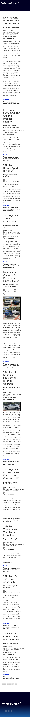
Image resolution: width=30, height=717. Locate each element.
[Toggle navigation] (27, 2)
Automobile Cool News (11, 544)
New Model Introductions (16, 489)
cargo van (14, 569)
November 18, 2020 (10, 487)
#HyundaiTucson (10, 264)
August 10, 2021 (9, 130)
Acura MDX (16, 463)
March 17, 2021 (9, 290)
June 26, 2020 (8, 646)
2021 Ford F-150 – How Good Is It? (10, 579)
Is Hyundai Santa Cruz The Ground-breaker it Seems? (11, 115)
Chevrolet (8, 593)
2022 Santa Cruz (9, 157)
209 (13, 684)
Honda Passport (10, 678)
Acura (7, 394)
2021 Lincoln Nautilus (11, 364)
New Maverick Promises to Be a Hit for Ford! (11, 20)
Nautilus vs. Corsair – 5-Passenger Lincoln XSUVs (11, 276)
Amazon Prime (7, 569)
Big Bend (12, 209)
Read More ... (6, 99)
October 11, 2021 (9, 30)
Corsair (5, 267)
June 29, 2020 (8, 591)
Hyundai (11, 32)
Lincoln (12, 232)
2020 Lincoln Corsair (10, 364)
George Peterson (14, 36)
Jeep (10, 182)
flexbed (5, 103)
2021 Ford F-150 (9, 625)
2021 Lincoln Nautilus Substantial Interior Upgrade (10, 377)
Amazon (17, 568)
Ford (7, 32)
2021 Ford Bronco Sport (11, 207)
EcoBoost (14, 102)
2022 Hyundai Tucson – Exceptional (10, 218)
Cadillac (13, 394)
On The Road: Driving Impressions (12, 182)
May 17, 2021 (8, 230)
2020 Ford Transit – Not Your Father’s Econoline (10, 531)
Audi (10, 394)
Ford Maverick (12, 103)
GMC (15, 593)
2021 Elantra (8, 518)
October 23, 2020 (9, 542)
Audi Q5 (5, 464)
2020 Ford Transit (10, 568)
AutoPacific (8, 102)
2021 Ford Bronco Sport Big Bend (10, 168)
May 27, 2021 (8, 180)
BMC (19, 627)
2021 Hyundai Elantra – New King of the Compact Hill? (11, 474)
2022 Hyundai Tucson (10, 265)
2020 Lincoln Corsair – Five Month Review (11, 636)
